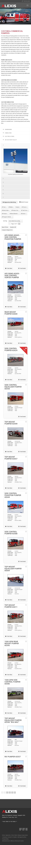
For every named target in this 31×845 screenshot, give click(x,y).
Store (12, 835)
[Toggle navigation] (27, 5)
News (15, 835)
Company (4, 837)
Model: (24, 202)
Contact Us (10, 837)
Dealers (15, 837)
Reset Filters (5, 227)
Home (3, 835)
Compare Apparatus (7, 229)
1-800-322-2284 (26, 1)
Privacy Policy (5, 839)
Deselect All (13, 227)
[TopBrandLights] (15, 160)
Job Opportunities (21, 837)
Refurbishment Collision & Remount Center (13, 840)
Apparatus (8, 835)
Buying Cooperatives (23, 835)
